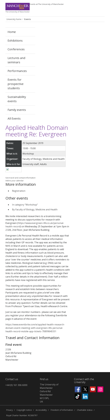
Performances (17, 71)
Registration (18, 190)
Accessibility (41, 410)
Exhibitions (15, 40)
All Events (14, 118)
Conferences (16, 49)
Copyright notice (24, 410)
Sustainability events (17, 99)
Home (12, 32)
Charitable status (85, 410)
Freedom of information (62, 410)
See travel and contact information (20, 177)
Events (47, 4)
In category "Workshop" (25, 204)
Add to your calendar (14, 180)
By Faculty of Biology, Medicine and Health (34, 209)
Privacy (9, 410)
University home (13, 19)
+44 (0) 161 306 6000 (16, 385)
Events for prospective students (15, 84)
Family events (17, 110)
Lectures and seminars (16, 60)
